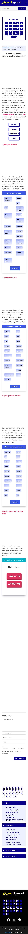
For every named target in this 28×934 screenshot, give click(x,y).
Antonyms (14, 129)
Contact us (16, 929)
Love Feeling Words (12, 837)
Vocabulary (9, 825)
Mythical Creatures (11, 839)
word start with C (9, 114)
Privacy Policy (6, 928)
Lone (18, 331)
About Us (11, 929)
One (6, 341)
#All (16, 37)
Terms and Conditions (14, 928)
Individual (7, 331)
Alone (18, 341)
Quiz (14, 138)
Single (6, 336)
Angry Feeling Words (12, 832)
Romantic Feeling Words (13, 844)
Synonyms (14, 124)
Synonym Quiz (10, 815)
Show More (15, 268)
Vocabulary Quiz (11, 807)
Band (18, 203)
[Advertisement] (14, 73)
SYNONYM (14, 576)
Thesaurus (9, 47)
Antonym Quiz (10, 817)
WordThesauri (8, 932)
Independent (20, 360)
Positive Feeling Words (13, 842)
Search (22, 8)
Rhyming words (14, 133)
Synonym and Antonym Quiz (14, 820)
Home (4, 47)
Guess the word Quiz (12, 810)
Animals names (10, 829)
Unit (6, 208)
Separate (19, 346)
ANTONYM (14, 584)
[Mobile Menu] (26, 3)
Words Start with (11, 850)
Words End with (10, 856)
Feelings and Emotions (13, 835)
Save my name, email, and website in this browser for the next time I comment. (13, 751)
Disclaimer (22, 928)
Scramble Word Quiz (12, 812)
